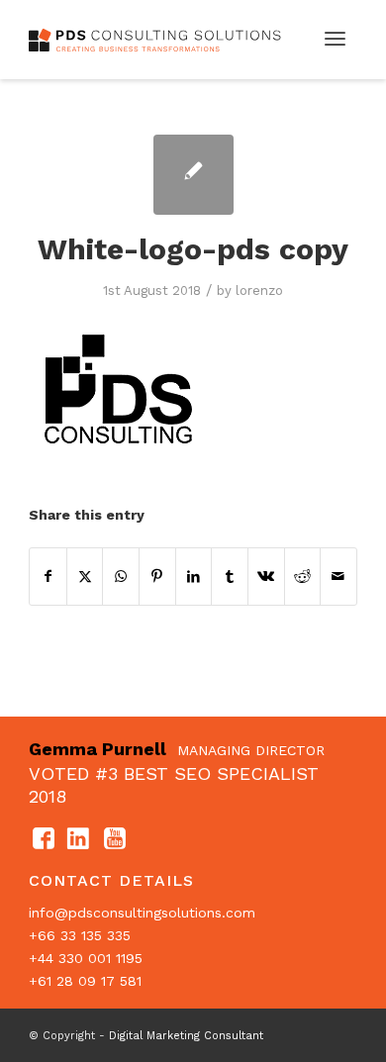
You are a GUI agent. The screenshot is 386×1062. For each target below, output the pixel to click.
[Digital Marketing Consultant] (160, 39)
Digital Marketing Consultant (186, 1035)
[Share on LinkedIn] (194, 576)
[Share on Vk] (266, 576)
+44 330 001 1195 (86, 958)
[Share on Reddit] (303, 576)
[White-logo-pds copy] (193, 175)
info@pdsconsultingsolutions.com (142, 912)
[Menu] (335, 39)
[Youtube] (115, 839)
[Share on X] (85, 576)
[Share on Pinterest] (157, 576)
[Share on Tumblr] (229, 576)
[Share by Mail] (338, 576)
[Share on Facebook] (48, 576)
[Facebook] (43, 839)
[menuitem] (335, 39)
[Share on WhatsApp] (121, 576)
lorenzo (259, 290)
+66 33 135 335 (80, 935)
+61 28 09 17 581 (85, 981)
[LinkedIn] (79, 839)
